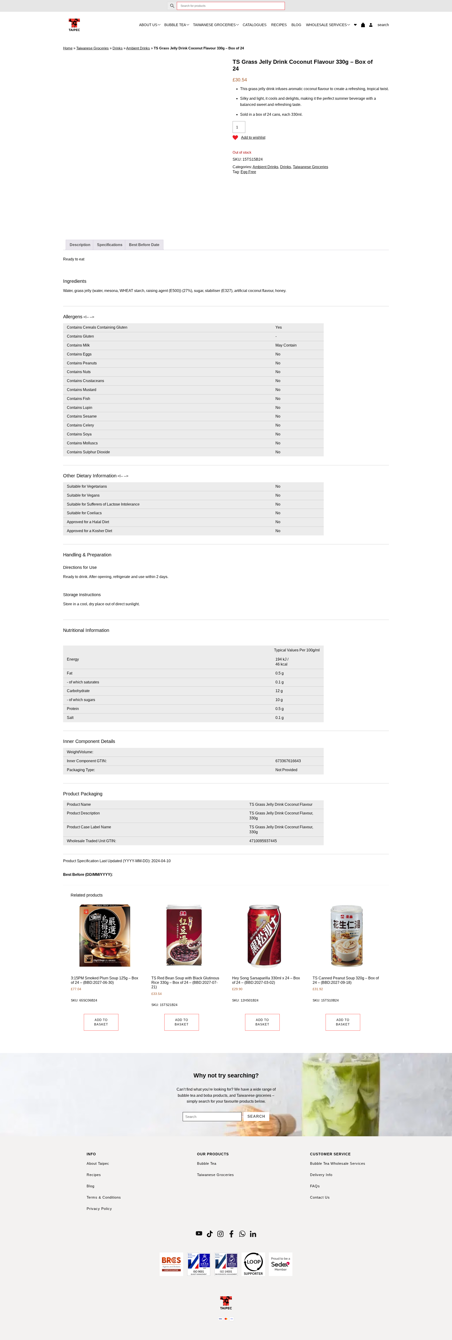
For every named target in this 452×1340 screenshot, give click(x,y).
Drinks (118, 48)
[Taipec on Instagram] (220, 1234)
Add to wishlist (253, 138)
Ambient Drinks (138, 48)
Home (68, 48)
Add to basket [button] (101, 1022)
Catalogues (254, 25)
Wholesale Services (326, 25)
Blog (296, 25)
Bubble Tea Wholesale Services (337, 1163)
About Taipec (98, 1163)
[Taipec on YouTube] (198, 1234)
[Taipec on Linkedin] (253, 1234)
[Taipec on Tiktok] (209, 1234)
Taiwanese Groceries (214, 25)
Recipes (279, 25)
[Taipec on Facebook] (231, 1234)
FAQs (315, 1186)
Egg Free (248, 172)
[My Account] (369, 25)
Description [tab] (80, 245)
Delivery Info (321, 1175)
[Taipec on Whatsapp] (242, 1234)
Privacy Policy (99, 1209)
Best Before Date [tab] (144, 245)
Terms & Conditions (104, 1197)
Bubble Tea (175, 25)
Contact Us (320, 1197)
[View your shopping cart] (361, 25)
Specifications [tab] (109, 245)
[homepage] (74, 25)
